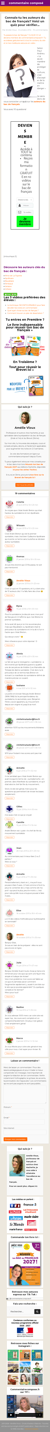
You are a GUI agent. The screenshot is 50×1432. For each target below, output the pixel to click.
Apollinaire (9, 278)
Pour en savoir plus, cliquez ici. (23, 1186)
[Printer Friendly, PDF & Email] (10, 294)
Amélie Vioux (11, 30)
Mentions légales (31, 1429)
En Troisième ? (25, 362)
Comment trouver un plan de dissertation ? (25, 313)
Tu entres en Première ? (25, 319)
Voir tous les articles (25, 485)
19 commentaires (40, 30)
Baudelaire (9, 281)
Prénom (8, 1107)
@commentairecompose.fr (20, 1299)
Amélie (20, 935)
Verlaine (8, 286)
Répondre (9, 517)
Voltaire (8, 289)
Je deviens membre (25, 221)
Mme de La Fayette (13, 276)
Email (6, 1118)
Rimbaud (9, 284)
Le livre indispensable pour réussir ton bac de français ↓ (25, 327)
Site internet (9, 1128)
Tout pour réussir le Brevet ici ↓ (25, 368)
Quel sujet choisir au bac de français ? (23, 310)
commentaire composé (26, 3)
